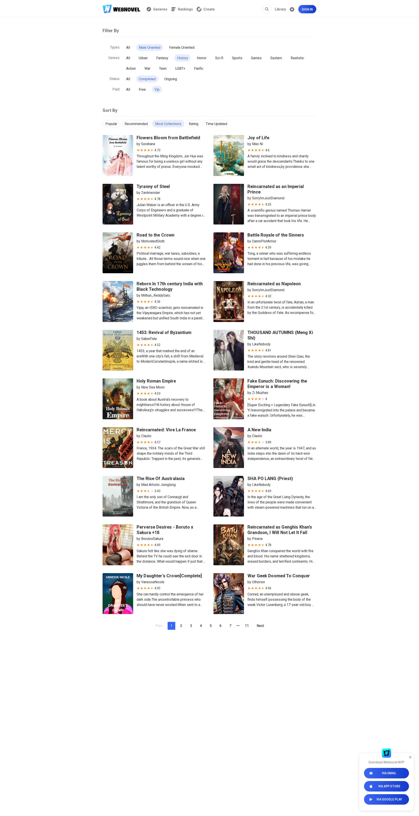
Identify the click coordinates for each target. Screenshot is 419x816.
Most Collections (168, 124)
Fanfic (198, 68)
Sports (237, 58)
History (182, 58)
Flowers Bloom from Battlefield (168, 137)
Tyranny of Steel (153, 186)
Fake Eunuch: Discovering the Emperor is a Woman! (277, 383)
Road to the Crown (156, 235)
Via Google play (389, 799)
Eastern (276, 58)
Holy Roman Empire (156, 381)
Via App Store (389, 786)
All (128, 47)
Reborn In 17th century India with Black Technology (170, 286)
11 (247, 626)
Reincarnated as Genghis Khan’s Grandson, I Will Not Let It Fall (279, 529)
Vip (157, 89)
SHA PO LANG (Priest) (270, 478)
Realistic (297, 58)
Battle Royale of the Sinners (275, 235)
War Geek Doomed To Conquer (278, 575)
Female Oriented (181, 47)
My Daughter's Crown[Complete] (169, 575)
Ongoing (170, 79)
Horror (201, 58)
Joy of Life (258, 137)
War (147, 68)
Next (260, 626)
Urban (143, 58)
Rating (193, 124)
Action (131, 68)
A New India (259, 429)
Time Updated (216, 124)
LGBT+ (180, 68)
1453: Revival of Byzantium (164, 332)
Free (142, 89)
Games (256, 58)
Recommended (136, 124)
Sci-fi (219, 58)
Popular (111, 124)
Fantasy (162, 58)
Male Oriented (149, 47)
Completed (147, 79)
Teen (163, 68)
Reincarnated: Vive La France (166, 429)
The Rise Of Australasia (161, 478)
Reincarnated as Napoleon (274, 283)
